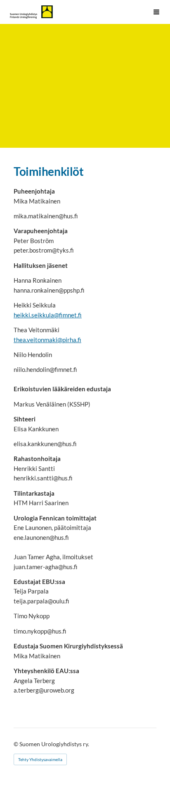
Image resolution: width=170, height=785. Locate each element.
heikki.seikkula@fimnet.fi (48, 315)
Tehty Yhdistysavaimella (40, 759)
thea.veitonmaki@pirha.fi (47, 339)
